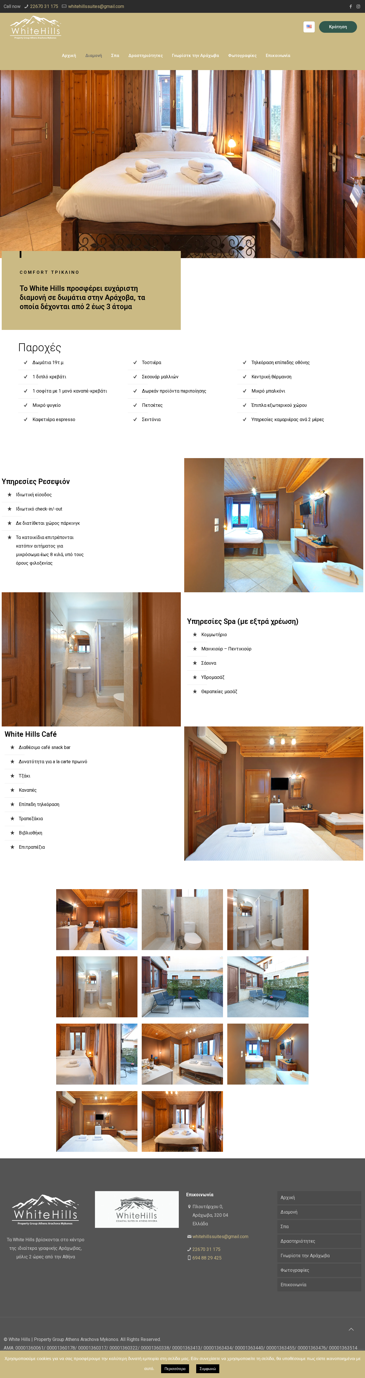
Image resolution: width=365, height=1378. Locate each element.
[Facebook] (351, 6)
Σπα (285, 1226)
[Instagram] (358, 6)
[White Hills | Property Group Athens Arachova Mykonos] (36, 27)
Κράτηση (338, 26)
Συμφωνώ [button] (208, 1369)
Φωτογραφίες (295, 1270)
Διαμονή (289, 1212)
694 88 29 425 (207, 1258)
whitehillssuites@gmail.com (96, 6)
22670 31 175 (44, 6)
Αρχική (288, 1197)
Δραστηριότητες (298, 1241)
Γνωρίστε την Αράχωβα (305, 1255)
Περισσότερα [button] (175, 1369)
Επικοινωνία (293, 1284)
